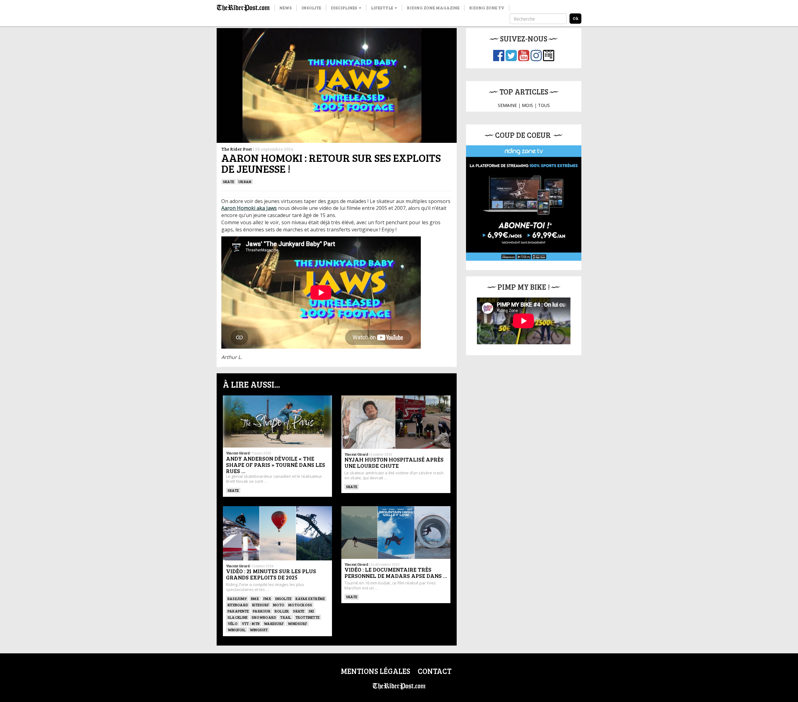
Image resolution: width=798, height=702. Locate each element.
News (285, 8)
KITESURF (260, 604)
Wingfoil (237, 629)
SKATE (228, 181)
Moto (278, 604)
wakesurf (274, 623)
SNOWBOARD (264, 617)
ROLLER (282, 610)
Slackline (238, 617)
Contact (434, 671)
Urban (244, 181)
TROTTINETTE (308, 617)
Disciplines (344, 8)
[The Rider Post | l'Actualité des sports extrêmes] (243, 8)
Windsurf (297, 623)
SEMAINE (507, 105)
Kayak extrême (310, 598)
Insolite (311, 8)
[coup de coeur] (523, 203)
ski (311, 610)
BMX (255, 598)
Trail (285, 617)
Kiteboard (238, 604)
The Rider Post (236, 149)
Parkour (262, 610)
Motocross (300, 604)
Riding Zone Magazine (433, 8)
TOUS (544, 105)
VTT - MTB (251, 623)
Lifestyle (382, 8)
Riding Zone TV (486, 8)
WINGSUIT (259, 629)
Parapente (238, 610)
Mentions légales (375, 671)
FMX (267, 598)
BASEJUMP (237, 598)
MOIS (527, 105)
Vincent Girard (238, 453)
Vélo (233, 623)
